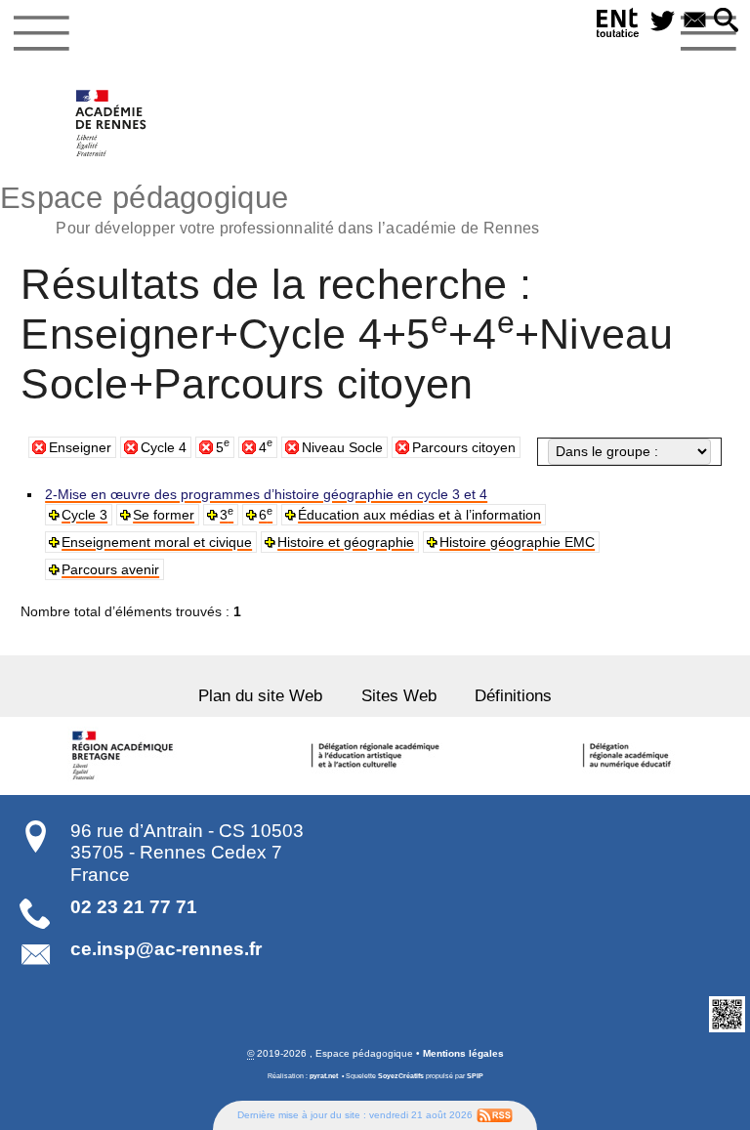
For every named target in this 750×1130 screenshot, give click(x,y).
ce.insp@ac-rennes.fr (166, 949)
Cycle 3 (84, 515)
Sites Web (399, 696)
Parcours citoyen (464, 447)
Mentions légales (463, 1053)
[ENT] (618, 26)
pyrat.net (324, 1075)
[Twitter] (662, 21)
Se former (163, 515)
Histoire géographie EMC (517, 542)
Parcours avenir (110, 569)
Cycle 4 (164, 447)
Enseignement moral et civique (157, 542)
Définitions (513, 696)
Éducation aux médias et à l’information (419, 515)
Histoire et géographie (345, 542)
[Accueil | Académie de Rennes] (125, 756)
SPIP (475, 1075)
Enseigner (80, 447)
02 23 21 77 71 (133, 907)
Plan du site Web (260, 696)
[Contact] (695, 21)
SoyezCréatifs (401, 1075)
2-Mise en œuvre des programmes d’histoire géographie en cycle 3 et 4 (266, 494)
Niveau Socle (342, 447)
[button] (726, 21)
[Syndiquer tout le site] (495, 1114)
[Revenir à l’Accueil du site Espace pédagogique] (112, 123)
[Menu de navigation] (41, 33)
